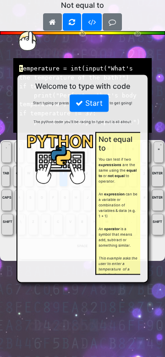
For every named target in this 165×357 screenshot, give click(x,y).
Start (93, 103)
